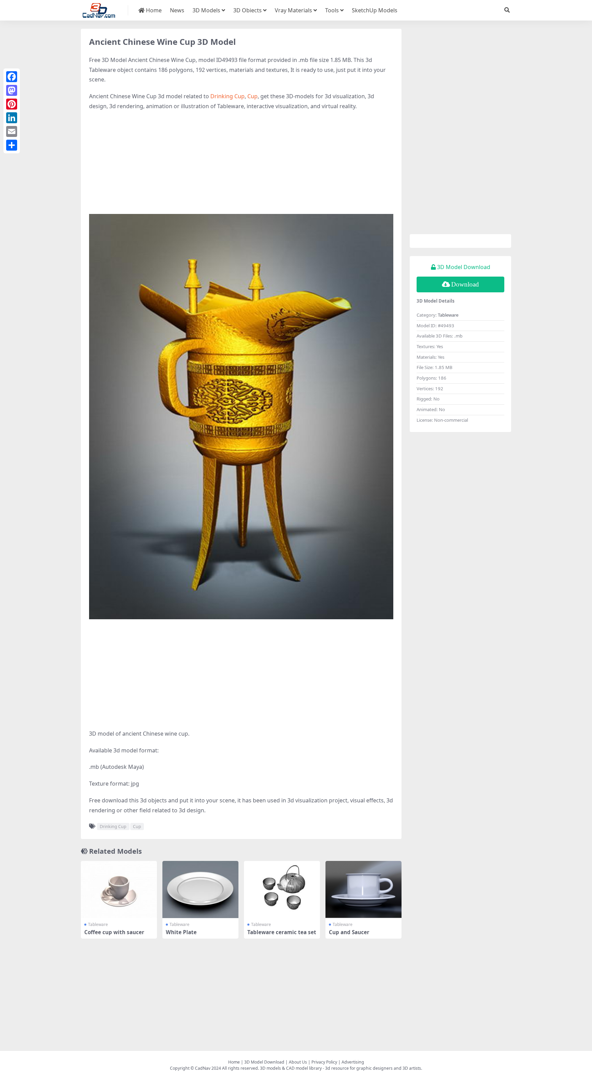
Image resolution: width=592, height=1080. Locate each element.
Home (153, 10)
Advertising (353, 1062)
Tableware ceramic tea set (281, 932)
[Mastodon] (11, 90)
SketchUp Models (374, 10)
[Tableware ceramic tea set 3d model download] (282, 889)
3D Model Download (264, 1062)
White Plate (181, 932)
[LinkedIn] (11, 118)
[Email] (11, 131)
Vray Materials (293, 10)
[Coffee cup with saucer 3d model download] (119, 889)
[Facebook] (11, 77)
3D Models (206, 10)
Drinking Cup (227, 96)
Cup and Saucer (349, 932)
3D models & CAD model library (291, 1068)
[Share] (11, 145)
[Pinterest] (11, 104)
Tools (332, 10)
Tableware (98, 924)
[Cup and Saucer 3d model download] (363, 889)
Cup (252, 96)
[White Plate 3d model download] (200, 889)
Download (465, 284)
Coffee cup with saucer (114, 932)
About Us (298, 1062)
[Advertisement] (241, 166)
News (177, 10)
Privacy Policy (324, 1062)
